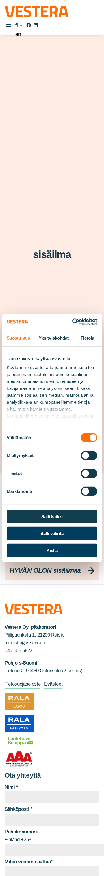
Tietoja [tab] (87, 337)
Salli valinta (52, 533)
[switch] (89, 455)
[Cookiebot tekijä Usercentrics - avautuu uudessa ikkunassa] (73, 322)
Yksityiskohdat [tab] (54, 337)
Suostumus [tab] (18, 337)
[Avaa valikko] (8, 25)
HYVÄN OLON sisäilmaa (45, 570)
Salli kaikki (52, 516)
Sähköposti (19, 809)
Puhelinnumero (21, 831)
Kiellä (52, 550)
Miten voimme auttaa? (29, 861)
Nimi (11, 787)
